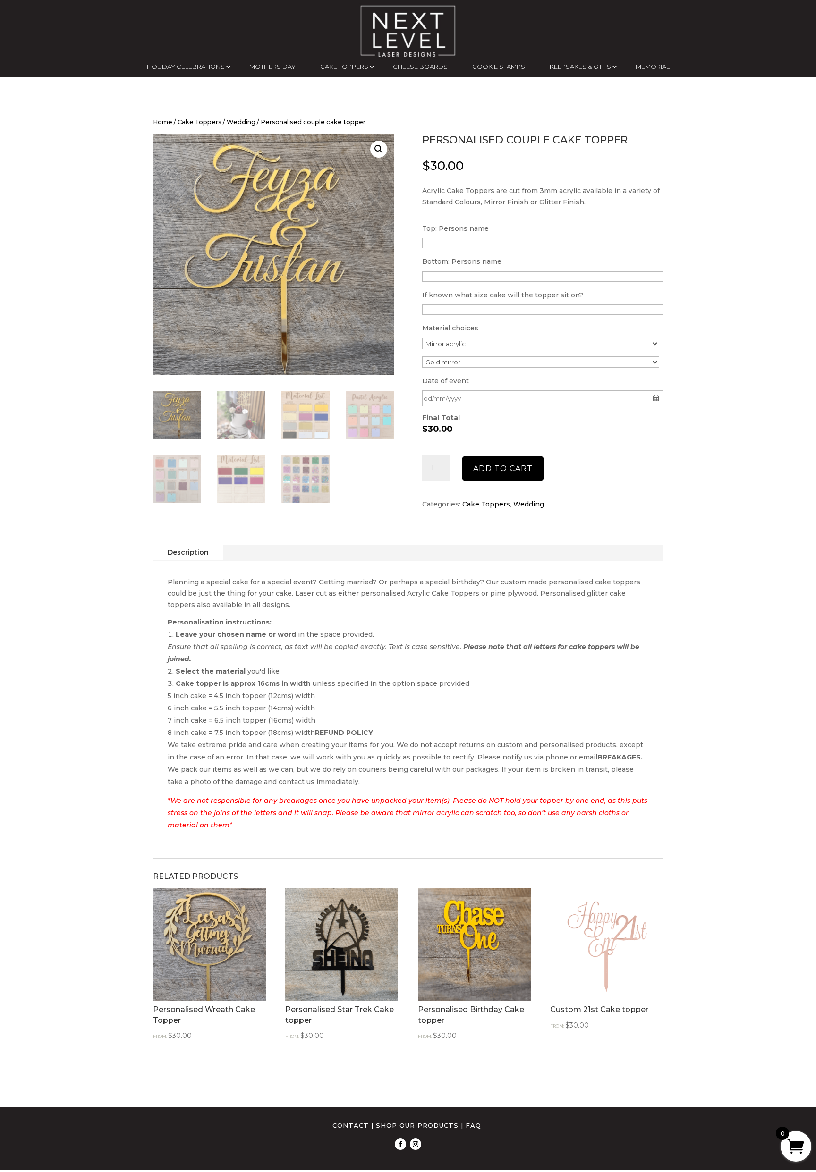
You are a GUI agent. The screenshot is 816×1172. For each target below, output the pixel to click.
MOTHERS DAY (272, 66)
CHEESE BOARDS (420, 66)
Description (188, 552)
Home (162, 122)
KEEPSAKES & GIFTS (580, 66)
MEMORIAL (653, 66)
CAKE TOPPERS (344, 66)
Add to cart (503, 468)
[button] (378, 149)
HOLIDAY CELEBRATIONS (186, 66)
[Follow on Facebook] (400, 1144)
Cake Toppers (199, 122)
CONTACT (350, 1125)
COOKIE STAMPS (498, 66)
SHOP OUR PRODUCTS (417, 1125)
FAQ (473, 1125)
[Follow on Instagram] (415, 1144)
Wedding (241, 122)
